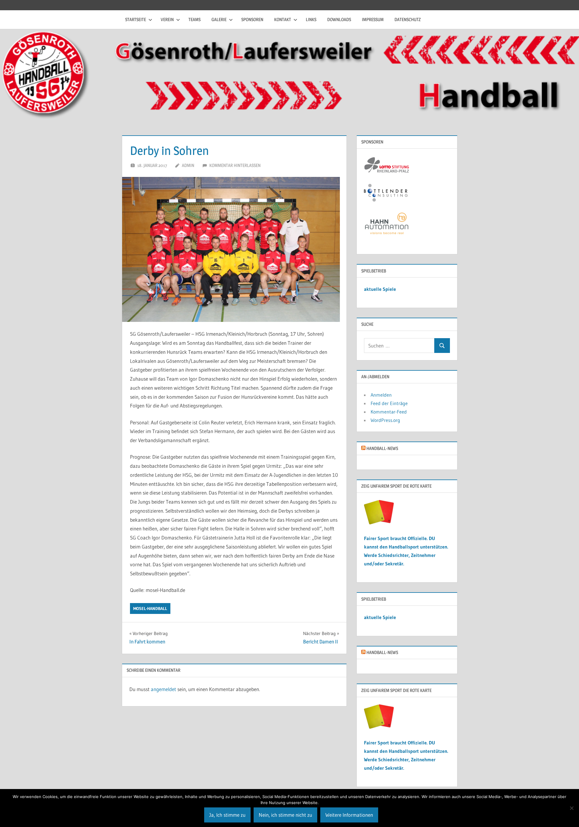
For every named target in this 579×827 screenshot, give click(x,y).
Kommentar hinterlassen (235, 165)
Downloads (339, 19)
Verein (167, 19)
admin (188, 165)
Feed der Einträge (389, 403)
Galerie (218, 19)
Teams (194, 19)
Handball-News (382, 448)
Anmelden (381, 395)
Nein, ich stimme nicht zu (285, 815)
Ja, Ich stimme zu (227, 815)
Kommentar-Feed (389, 412)
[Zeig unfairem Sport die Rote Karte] (379, 523)
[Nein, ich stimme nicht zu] (571, 808)
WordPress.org (385, 420)
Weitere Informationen (349, 815)
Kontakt (282, 19)
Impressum (373, 19)
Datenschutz (407, 19)
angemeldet (163, 689)
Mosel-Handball (150, 608)
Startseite (135, 19)
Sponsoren (252, 19)
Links (311, 19)
